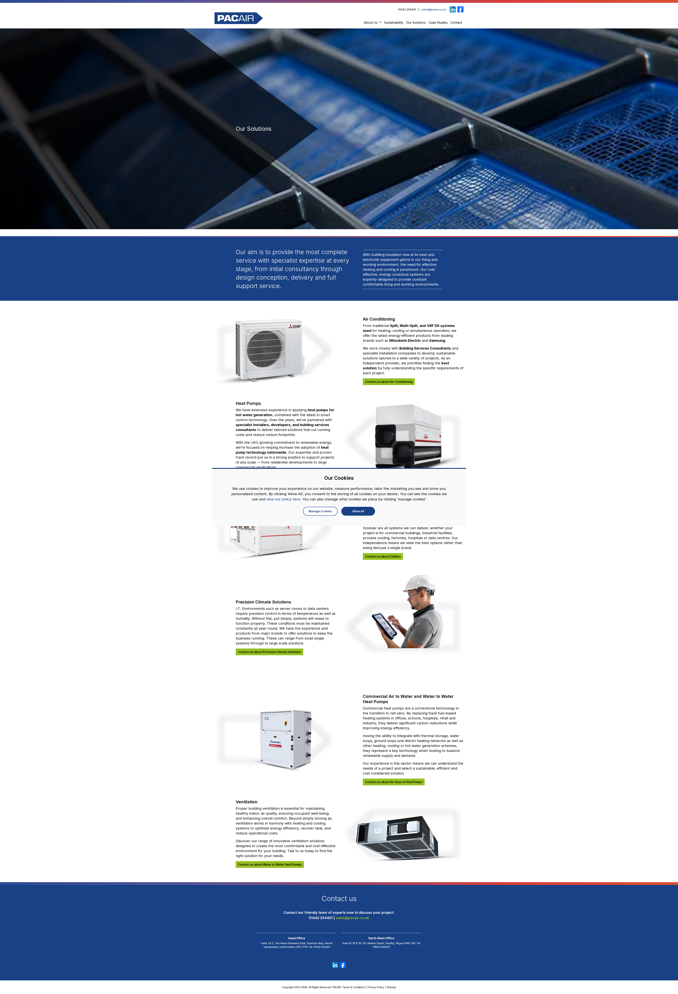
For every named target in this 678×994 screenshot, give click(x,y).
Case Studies (438, 22)
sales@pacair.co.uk (434, 9)
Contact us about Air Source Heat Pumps (393, 782)
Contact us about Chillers (383, 556)
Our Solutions (416, 22)
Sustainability (393, 22)
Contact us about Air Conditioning (388, 381)
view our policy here (283, 499)
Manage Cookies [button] (320, 511)
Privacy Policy (376, 987)
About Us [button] (371, 22)
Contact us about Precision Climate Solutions (269, 652)
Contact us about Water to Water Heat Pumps (270, 864)
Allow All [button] (358, 511)
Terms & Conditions (353, 987)
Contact (456, 22)
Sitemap (391, 987)
